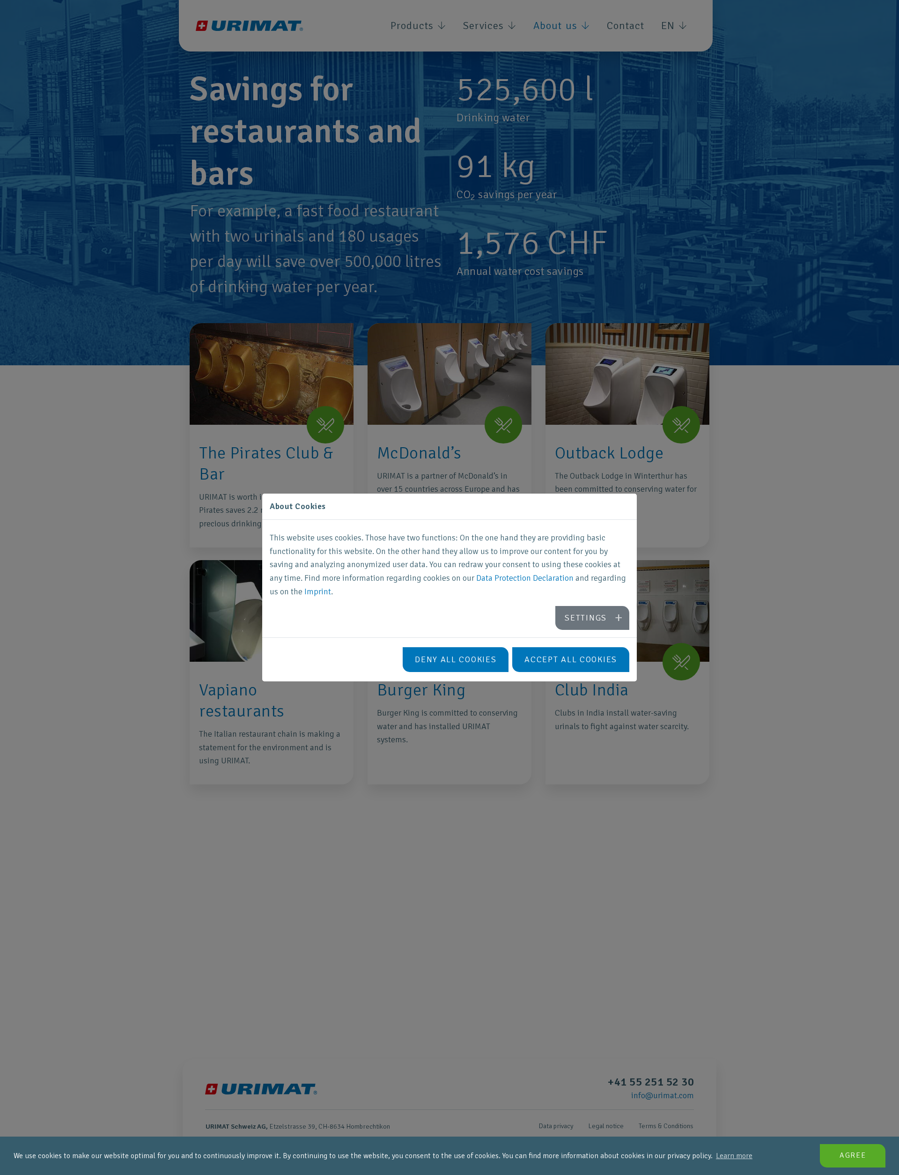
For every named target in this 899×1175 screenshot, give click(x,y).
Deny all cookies (455, 659)
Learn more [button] (734, 1155)
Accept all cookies (570, 659)
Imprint (317, 591)
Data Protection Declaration (525, 578)
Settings (586, 618)
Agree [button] (853, 1155)
